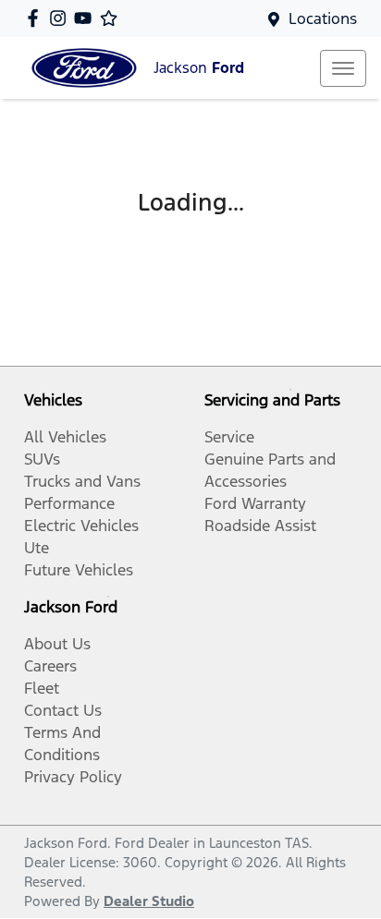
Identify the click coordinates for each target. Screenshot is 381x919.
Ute (36, 548)
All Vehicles (65, 437)
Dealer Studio (149, 901)
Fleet (41, 688)
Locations (323, 18)
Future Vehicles (78, 570)
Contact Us (63, 710)
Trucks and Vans (82, 481)
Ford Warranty (255, 503)
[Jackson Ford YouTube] (86, 18)
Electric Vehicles (81, 525)
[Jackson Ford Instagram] (61, 18)
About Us (57, 644)
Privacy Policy (73, 777)
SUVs (42, 459)
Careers (50, 666)
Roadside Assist (260, 525)
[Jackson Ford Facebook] (36, 18)
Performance (69, 503)
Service (229, 437)
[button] (343, 68)
